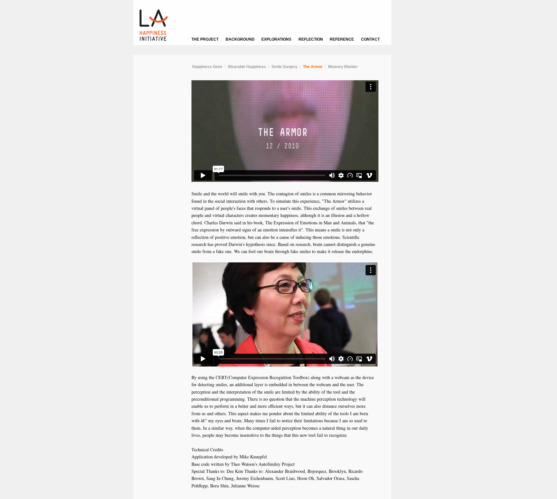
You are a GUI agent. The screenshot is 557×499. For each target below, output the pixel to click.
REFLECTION (310, 39)
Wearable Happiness (247, 66)
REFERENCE (342, 39)
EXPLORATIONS (276, 39)
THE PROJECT (205, 39)
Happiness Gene (207, 66)
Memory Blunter (343, 66)
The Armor (313, 66)
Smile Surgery (284, 66)
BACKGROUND (240, 39)
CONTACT (370, 39)
